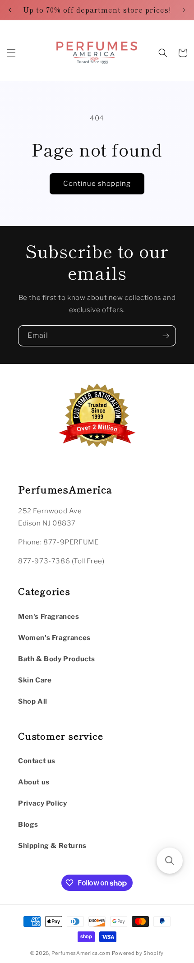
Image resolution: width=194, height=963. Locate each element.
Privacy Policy (42, 803)
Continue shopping (97, 184)
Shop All (32, 701)
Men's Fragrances (48, 617)
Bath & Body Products (56, 659)
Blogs (28, 824)
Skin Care (34, 680)
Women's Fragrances (54, 638)
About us (34, 782)
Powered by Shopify (138, 953)
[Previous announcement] (10, 10)
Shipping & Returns (52, 846)
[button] (11, 53)
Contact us (36, 761)
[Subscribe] (166, 335)
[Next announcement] (184, 10)
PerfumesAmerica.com (80, 953)
